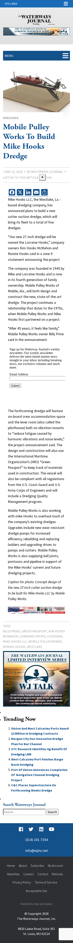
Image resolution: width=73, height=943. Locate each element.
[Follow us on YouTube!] (51, 829)
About (23, 866)
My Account (55, 866)
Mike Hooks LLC (15, 641)
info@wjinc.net (36, 850)
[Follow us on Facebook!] (21, 829)
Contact (43, 874)
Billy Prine (11, 631)
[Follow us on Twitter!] (31, 829)
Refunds (57, 874)
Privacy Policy (22, 882)
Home (11, 866)
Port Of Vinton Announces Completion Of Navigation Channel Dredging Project (39, 775)
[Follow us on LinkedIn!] (41, 829)
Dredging (11, 118)
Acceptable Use (36, 891)
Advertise (13, 874)
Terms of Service (46, 882)
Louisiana (54, 636)
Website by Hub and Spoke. (36, 904)
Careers (28, 874)
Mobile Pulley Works (45, 641)
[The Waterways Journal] (36, 19)
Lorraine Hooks (32, 636)
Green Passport (34, 631)
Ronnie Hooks (14, 647)
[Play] (42, 177)
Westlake (34, 647)
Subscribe (37, 866)
